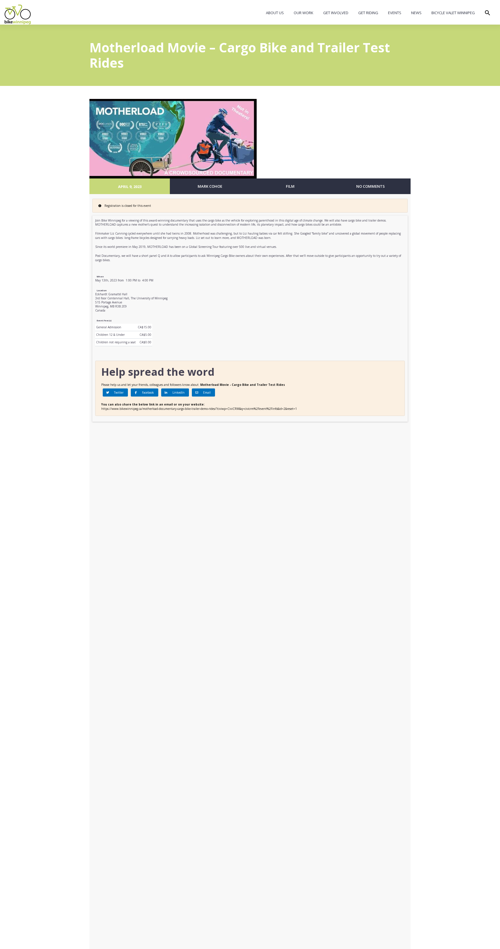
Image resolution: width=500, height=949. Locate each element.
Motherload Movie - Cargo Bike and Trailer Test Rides (242, 385)
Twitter (118, 392)
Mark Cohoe (210, 186)
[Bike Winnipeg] (18, 14)
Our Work (303, 12)
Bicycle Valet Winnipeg (453, 12)
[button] (487, 14)
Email (206, 392)
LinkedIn (178, 392)
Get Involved (335, 12)
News (416, 12)
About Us (275, 12)
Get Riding (368, 12)
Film (290, 186)
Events (394, 12)
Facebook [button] (147, 392)
